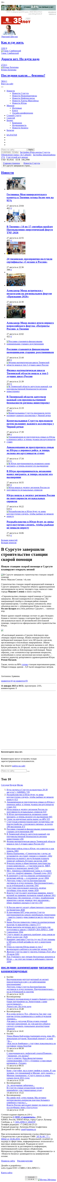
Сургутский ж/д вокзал (17, 157)
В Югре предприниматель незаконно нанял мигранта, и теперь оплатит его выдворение (30, 474)
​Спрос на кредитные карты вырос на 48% (28, 819)
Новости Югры (19, 103)
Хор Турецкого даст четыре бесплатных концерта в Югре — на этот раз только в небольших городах (31, 959)
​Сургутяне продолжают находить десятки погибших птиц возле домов (26, 889)
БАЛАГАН (12, 135)
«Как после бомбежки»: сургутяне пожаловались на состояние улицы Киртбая (31, 1044)
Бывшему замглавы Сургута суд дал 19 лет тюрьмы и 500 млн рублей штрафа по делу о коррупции (31, 941)
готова (25, 664)
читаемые (46, 967)
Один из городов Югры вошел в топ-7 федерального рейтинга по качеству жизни (29, 948)
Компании (17, 123)
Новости (11, 91)
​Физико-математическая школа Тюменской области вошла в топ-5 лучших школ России (27, 373)
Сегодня (5, 785)
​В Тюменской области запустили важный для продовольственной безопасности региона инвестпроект (28, 399)
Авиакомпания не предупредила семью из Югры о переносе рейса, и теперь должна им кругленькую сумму (30, 450)
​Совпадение (15, 932)
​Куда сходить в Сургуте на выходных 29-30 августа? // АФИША (27, 791)
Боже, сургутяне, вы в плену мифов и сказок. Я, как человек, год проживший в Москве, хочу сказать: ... (31, 1071)
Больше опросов (8, 542)
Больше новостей (9, 540)
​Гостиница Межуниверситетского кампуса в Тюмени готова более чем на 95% (30, 197)
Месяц (20, 785)
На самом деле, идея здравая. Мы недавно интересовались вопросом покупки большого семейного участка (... (28, 1100)
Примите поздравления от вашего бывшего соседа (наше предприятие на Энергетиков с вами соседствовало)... (30, 1001)
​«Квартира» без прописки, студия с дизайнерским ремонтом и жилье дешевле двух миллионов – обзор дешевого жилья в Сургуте (30, 900)
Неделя (13, 785)
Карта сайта (6, 1172)
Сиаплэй (11, 118)
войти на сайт (18, 766)
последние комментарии (19, 967)
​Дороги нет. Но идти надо (19, 1006)
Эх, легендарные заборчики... (21, 1085)
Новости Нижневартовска (24, 96)
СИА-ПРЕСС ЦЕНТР (25, 1122)
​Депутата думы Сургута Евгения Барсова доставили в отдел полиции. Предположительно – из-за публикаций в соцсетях (30, 883)
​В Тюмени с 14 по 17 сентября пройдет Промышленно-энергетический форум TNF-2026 (30, 229)
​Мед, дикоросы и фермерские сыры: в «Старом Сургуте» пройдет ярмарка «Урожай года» (29, 872)
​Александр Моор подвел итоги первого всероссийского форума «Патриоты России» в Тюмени (30, 325)
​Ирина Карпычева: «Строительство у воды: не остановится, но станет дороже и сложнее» (29, 854)
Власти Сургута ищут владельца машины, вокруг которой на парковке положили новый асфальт (31, 894)
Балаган (10, 130)
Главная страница (11, 163)
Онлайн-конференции (22, 113)
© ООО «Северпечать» (24, 1117)
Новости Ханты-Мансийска (25, 101)
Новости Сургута (20, 93)
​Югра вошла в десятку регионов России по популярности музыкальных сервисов (31, 498)
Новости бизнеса (20, 128)
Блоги (15, 110)
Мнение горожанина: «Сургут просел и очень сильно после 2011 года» (28, 1076)
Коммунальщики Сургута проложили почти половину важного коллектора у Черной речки (30, 423)
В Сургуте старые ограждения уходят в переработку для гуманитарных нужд (25, 1089)
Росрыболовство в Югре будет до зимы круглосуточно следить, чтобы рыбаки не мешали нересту (30, 524)
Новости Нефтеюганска (23, 98)
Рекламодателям (25, 1161)
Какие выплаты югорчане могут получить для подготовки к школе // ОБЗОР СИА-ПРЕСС (30, 928)
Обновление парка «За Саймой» (16, 155)
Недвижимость (19, 125)
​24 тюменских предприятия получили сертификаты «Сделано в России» (29, 260)
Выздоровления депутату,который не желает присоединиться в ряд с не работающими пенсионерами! (28, 981)
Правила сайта (8, 1161)
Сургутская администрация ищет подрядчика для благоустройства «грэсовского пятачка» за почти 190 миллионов (30, 824)
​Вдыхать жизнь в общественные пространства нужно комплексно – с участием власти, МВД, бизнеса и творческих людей (28, 865)
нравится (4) (7, 681)
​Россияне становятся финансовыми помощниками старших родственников (30, 351)
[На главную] (17, 23)
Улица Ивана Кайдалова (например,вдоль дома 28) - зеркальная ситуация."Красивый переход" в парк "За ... (31, 1038)
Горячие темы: (10, 152)
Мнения (10, 105)
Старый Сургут (14, 115)
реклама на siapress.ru (52, 13)
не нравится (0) (20, 681)
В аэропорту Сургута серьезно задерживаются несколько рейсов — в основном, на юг (28, 876)
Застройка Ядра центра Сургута (35, 152)
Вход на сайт (7, 84)
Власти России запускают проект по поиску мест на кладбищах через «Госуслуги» (30, 1106)
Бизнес (10, 120)
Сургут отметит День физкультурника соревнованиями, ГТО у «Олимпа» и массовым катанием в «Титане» (29, 1060)
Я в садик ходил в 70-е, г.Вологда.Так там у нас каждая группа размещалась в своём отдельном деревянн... (29, 1016)
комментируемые (14, 971)
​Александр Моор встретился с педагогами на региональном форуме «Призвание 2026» (29, 293)
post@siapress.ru (28, 1129)
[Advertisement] (28, 720)
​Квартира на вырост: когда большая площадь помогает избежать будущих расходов (28, 859)
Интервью (17, 108)
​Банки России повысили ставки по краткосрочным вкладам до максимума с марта (31, 923)
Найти (30, 150)
